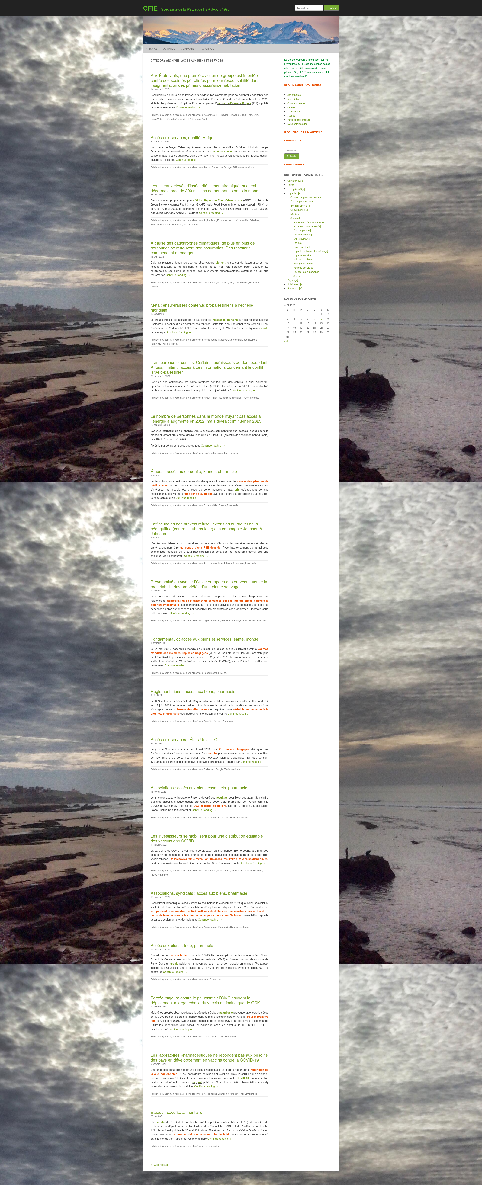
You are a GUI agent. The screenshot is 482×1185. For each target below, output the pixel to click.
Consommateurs (296, 103)
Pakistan (234, 452)
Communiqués (295, 180)
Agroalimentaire (212, 620)
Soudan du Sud (168, 224)
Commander (188, 48)
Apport (207, 167)
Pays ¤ (291, 280)
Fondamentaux (225, 220)
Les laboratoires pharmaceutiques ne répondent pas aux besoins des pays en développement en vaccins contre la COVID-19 (209, 1057)
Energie (208, 452)
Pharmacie (232, 505)
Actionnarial (210, 282)
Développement (301, 230)
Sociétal (294, 218)
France (154, 286)
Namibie (244, 220)
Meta (254, 339)
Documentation (212, 1146)
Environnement (298, 205)
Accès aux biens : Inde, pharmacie (182, 945)
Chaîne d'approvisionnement (305, 197)
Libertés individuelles (240, 339)
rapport (197, 1082)
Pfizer (232, 817)
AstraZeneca (223, 870)
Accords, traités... (212, 720)
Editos (290, 185)
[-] (299, 193)
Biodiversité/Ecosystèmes (234, 620)
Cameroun (217, 167)
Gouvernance (297, 209)
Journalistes (293, 111)
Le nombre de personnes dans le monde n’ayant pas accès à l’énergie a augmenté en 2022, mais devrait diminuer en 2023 (206, 418)
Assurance (209, 114)
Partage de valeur (303, 263)
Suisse (252, 620)
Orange (228, 167)
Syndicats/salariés (239, 926)
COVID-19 (243, 1078)
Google (219, 769)
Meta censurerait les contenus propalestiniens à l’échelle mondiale (202, 307)
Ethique (297, 243)
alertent (221, 262)
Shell (204, 118)
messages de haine (225, 320)
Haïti (236, 220)
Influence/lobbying (303, 259)
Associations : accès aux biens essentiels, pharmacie (199, 787)
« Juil (287, 341)
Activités (169, 48)
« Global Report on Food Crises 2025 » (218, 200)
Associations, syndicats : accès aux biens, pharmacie (199, 893)
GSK (221, 1036)
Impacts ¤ (292, 193)
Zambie (195, 224)
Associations (210, 339)
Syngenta (262, 620)
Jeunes (291, 107)
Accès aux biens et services (189, 114)
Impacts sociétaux (303, 255)
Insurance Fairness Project (234, 103)
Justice (183, 118)
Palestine (254, 220)
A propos (151, 48)
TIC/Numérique (169, 343)
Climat (243, 114)
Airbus (207, 397)
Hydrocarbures (171, 118)
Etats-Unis (253, 114)
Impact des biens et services (309, 251)
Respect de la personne (306, 272)
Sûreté (296, 276)
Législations (194, 118)
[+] (303, 189)
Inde (220, 563)
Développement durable (303, 201)
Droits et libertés (302, 234)
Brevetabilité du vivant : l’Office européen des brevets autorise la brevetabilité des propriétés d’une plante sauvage (209, 584)
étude (264, 328)
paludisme (226, 1012)
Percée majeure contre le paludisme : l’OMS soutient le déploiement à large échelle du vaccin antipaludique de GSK (205, 1000)
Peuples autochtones (298, 119)
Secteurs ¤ (293, 288)
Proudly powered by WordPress (230, 1178)
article (174, 963)
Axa (231, 282)
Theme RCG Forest (258, 1178)
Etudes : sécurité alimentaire (176, 1112)
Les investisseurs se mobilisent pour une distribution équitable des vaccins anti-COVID (207, 838)
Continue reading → (188, 107)
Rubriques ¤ (293, 284)
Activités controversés (305, 226)
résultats (222, 797)
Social (293, 214)
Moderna (257, 870)
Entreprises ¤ (294, 189)
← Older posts (159, 1165)
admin (168, 114)
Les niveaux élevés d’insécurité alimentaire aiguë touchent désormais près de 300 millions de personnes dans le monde (206, 188)
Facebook (223, 339)
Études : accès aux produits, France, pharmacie (194, 471)
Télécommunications (243, 167)
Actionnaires (294, 95)
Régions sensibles (231, 397)
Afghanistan (210, 220)
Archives (208, 48)
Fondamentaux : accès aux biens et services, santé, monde (204, 639)
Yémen (187, 224)
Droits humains (301, 238)
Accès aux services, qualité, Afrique (183, 137)
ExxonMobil (157, 118)
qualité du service (221, 151)
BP (217, 114)
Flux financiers (301, 247)
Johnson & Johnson (234, 563)
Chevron (224, 114)
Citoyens (234, 114)
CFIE (150, 7)
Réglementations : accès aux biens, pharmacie (193, 691)
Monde (224, 672)
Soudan (155, 224)
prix (237, 489)
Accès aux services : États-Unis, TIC (184, 739)
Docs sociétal (241, 282)
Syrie (179, 224)
